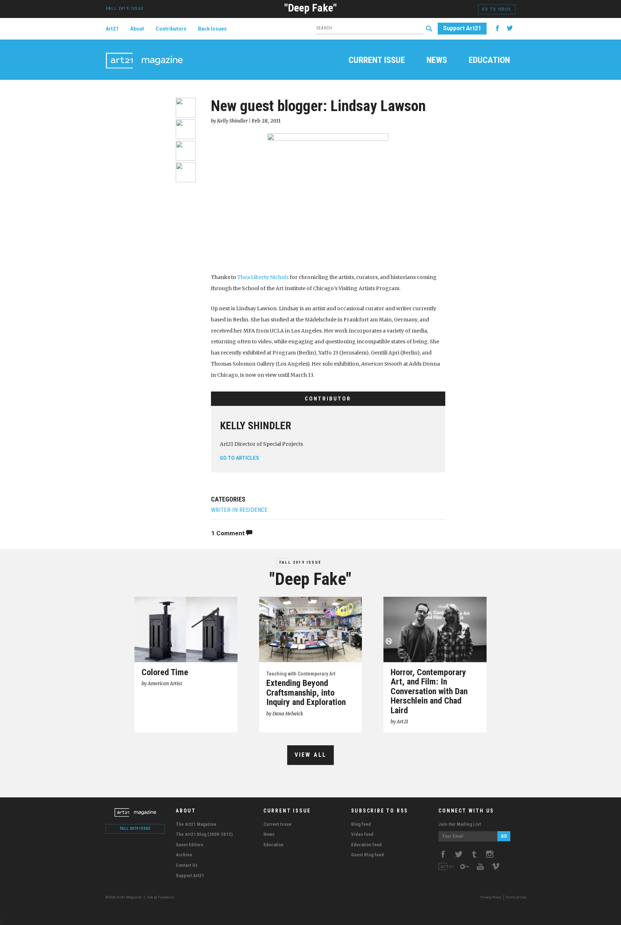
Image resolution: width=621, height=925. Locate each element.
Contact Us (187, 865)
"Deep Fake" (310, 7)
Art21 (112, 29)
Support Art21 (462, 28)
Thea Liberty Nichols (263, 277)
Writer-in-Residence (239, 510)
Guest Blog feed (367, 854)
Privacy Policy (490, 897)
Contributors (171, 29)
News (437, 60)
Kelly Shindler (255, 426)
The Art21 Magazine (196, 824)
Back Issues (212, 29)
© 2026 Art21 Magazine (124, 897)
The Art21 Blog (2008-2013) (204, 834)
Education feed (366, 844)
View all (311, 754)
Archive (184, 854)
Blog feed (361, 824)
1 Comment (228, 533)
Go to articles (239, 458)
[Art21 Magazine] (144, 52)
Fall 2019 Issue (300, 562)
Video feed (362, 834)
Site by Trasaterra (160, 897)
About (137, 29)
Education (489, 60)
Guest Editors (189, 844)
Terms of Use (516, 897)
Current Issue (377, 60)
